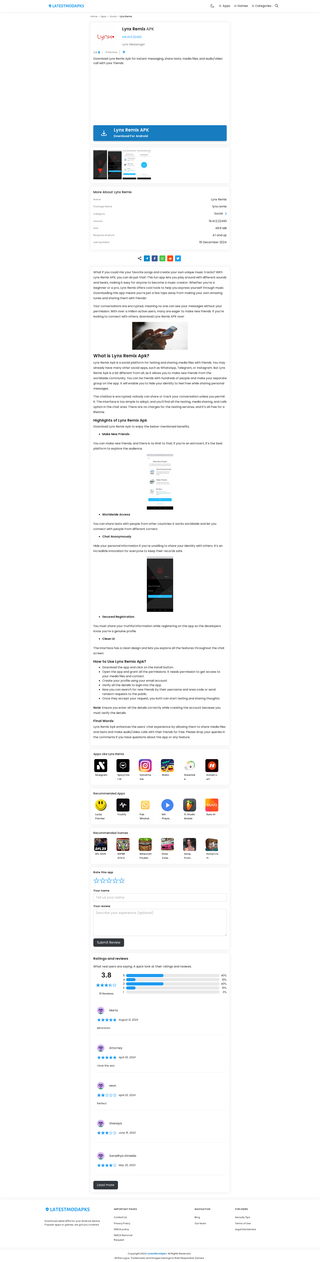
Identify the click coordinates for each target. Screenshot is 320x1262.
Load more (105, 1185)
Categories (263, 6)
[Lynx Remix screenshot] (100, 164)
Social (113, 16)
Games (242, 6)
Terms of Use (243, 1223)
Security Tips (242, 1217)
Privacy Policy (122, 1223)
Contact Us (120, 1217)
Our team (200, 1223)
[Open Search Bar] (276, 6)
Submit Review (108, 942)
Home (94, 16)
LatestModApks (157, 1253)
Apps (226, 6)
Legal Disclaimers (245, 1229)
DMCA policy (121, 1229)
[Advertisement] (160, 96)
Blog (197, 1217)
